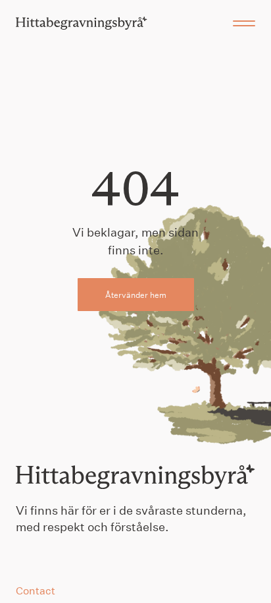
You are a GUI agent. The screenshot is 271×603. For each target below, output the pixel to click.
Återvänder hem (135, 294)
